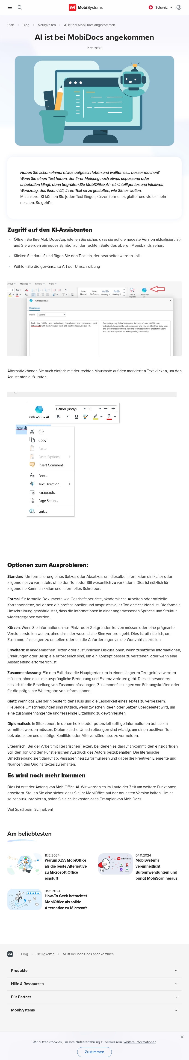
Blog (26, 25)
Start (10, 25)
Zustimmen (94, 1052)
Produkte (19, 970)
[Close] (182, 1037)
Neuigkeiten (47, 25)
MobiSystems (23, 1010)
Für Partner (21, 997)
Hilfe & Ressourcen (27, 983)
